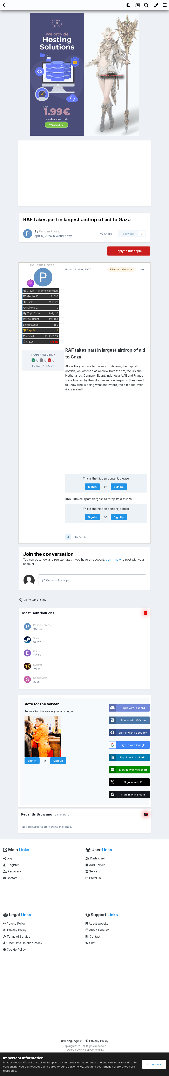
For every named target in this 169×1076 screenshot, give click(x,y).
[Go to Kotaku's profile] (27, 666)
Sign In (92, 486)
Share (107, 233)
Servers (94, 871)
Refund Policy (16, 923)
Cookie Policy (16, 949)
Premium (94, 878)
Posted (78, 269)
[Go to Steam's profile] (27, 639)
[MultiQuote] (68, 537)
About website (98, 923)
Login (10, 858)
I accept (155, 1064)
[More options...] (142, 269)
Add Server (96, 865)
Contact (11, 878)
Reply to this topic (129, 251)
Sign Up (119, 486)
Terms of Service (18, 936)
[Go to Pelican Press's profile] (27, 233)
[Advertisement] (84, 173)
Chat (91, 943)
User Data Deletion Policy (24, 943)
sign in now (113, 559)
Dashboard (97, 858)
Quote (83, 537)
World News (64, 236)
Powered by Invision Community (84, 1049)
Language (72, 1041)
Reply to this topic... (58, 580)
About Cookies (98, 930)
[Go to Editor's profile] (27, 652)
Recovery (14, 871)
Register (13, 865)
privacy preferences (116, 1066)
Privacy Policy (16, 930)
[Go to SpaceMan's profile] (27, 679)
